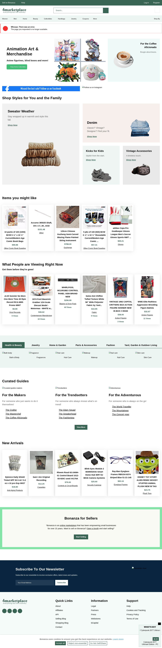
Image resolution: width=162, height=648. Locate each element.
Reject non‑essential (77, 643)
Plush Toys (147, 493)
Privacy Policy (133, 614)
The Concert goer (120, 414)
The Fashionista (66, 417)
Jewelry (73, 19)
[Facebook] (4, 611)
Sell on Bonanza (8, 3)
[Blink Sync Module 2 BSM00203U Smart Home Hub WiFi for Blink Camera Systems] (94, 473)
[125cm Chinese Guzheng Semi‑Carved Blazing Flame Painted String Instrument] (67, 228)
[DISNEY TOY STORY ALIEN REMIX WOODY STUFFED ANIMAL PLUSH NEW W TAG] (147, 473)
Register (156, 3)
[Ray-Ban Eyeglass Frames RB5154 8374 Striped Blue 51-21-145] (120, 473)
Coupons (86, 19)
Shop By (157, 19)
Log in (146, 3)
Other (41, 233)
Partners (95, 610)
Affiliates (59, 610)
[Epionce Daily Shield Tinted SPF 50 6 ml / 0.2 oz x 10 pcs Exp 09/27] (14, 473)
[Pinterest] (15, 611)
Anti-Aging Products (15, 490)
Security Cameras (94, 485)
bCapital (94, 623)
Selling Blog (60, 619)
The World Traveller (121, 406)
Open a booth (93, 528)
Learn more (118, 639)
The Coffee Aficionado (16, 417)
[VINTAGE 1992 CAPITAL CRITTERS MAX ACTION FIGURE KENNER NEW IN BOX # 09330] (120, 299)
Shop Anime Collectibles (18, 67)
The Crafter (11, 410)
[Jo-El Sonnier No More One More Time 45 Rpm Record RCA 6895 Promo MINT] (14, 299)
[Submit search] (106, 10)
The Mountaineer (120, 410)
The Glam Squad (67, 410)
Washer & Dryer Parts (67, 304)
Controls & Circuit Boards (68, 486)
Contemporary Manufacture (41, 316)
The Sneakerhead (67, 414)
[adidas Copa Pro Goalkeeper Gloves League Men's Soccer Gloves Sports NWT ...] (120, 228)
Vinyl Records (14, 312)
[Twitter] (9, 611)
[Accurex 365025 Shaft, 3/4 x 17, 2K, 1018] (41, 228)
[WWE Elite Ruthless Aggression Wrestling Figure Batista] (147, 299)
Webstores (96, 619)
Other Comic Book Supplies (15, 248)
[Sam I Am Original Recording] (41, 473)
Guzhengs (68, 248)
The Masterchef (13, 414)
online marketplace (68, 525)
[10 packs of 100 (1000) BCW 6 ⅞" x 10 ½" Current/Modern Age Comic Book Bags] (14, 228)
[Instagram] (20, 611)
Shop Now (12, 125)
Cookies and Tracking (136, 610)
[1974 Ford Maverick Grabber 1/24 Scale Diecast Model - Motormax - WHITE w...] (41, 299)
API (57, 614)
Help (23, 3)
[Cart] (157, 10)
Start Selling (81, 537)
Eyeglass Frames (121, 485)
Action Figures (120, 318)
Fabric (94, 312)
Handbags (61, 19)
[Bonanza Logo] (14, 10)
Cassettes (41, 487)
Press (93, 614)
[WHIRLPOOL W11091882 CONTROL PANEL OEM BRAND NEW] (67, 299)
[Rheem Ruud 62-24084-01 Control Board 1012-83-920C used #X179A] (67, 473)
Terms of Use (132, 619)
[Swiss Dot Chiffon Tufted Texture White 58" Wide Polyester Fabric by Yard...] (94, 299)
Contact (58, 627)
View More (81, 427)
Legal (93, 606)
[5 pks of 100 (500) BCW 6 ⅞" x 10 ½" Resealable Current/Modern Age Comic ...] (94, 228)
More (95, 19)
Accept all (60, 643)
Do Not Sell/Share (98, 643)
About (58, 606)
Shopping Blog (61, 623)
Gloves (120, 244)
